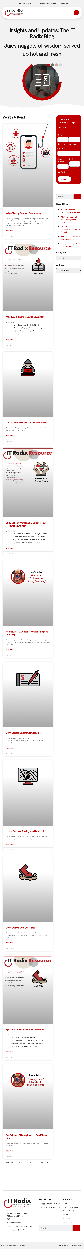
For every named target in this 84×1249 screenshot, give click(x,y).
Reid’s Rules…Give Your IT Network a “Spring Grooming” (27, 633)
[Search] (77, 196)
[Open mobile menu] (76, 12)
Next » (48, 1163)
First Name (61, 144)
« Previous (9, 1163)
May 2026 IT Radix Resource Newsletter (25, 316)
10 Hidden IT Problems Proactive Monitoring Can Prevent (71, 229)
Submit (64, 179)
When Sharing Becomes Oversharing (23, 213)
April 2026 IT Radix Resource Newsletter (25, 1029)
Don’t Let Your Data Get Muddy (20, 927)
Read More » (10, 231)
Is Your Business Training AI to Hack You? (25, 831)
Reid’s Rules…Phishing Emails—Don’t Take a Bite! (26, 1136)
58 (42, 1163)
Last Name (73, 144)
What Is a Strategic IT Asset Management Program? (69, 219)
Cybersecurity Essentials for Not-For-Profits (26, 422)
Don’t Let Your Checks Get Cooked (22, 732)
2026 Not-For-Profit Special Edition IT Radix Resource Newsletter (26, 524)
